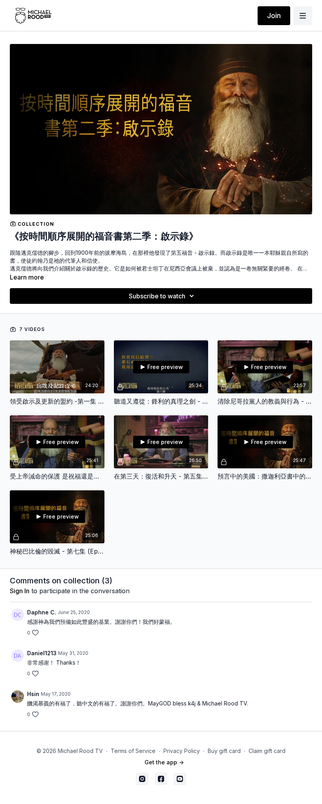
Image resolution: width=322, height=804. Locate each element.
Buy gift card (224, 750)
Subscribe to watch (157, 296)
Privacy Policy (181, 750)
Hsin (33, 694)
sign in (19, 591)
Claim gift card (267, 750)
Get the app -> (164, 762)
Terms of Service (133, 750)
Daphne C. (41, 612)
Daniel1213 (42, 653)
